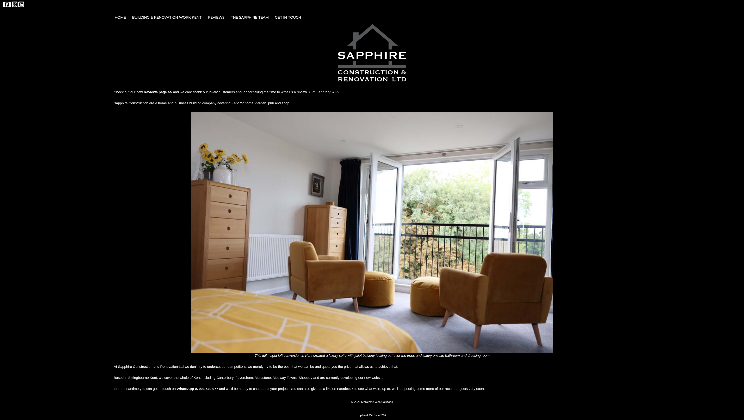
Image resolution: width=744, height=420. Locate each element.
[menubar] (208, 17)
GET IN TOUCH (288, 17)
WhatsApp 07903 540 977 (197, 389)
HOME (120, 17)
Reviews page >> (158, 92)
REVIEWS (216, 17)
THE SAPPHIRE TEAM (250, 17)
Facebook (345, 389)
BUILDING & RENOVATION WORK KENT (167, 17)
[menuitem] (120, 17)
